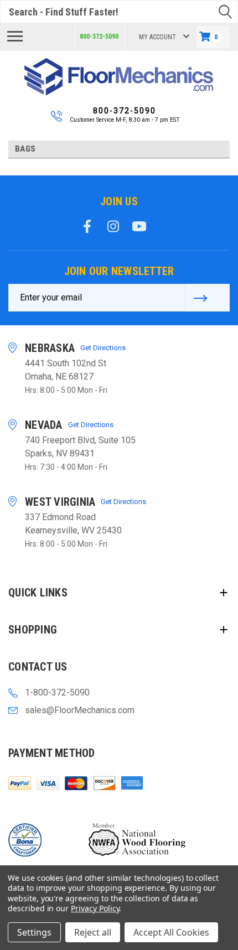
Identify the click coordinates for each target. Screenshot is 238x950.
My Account (157, 37)
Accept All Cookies (171, 932)
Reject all (92, 932)
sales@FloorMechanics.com (79, 710)
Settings (34, 932)
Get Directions (103, 348)
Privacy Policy (95, 908)
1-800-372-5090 (57, 692)
